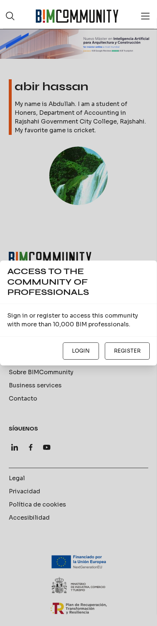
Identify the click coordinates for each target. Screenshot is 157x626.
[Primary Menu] (145, 16)
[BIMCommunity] (77, 16)
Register (127, 351)
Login (81, 351)
